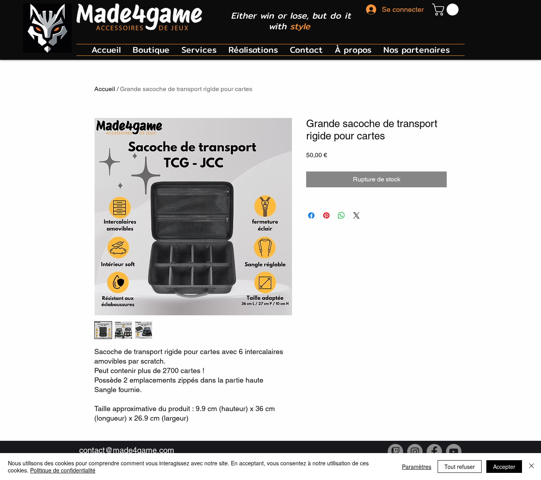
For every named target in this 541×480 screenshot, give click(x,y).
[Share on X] (356, 215)
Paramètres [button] (416, 466)
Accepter (504, 466)
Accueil (104, 89)
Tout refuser (459, 466)
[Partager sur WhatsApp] (341, 215)
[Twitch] (395, 451)
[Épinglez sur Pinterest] (326, 215)
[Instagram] (415, 451)
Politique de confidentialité (62, 470)
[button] (446, 9)
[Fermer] (531, 466)
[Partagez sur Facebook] (311, 215)
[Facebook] (434, 451)
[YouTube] (453, 451)
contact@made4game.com (126, 450)
